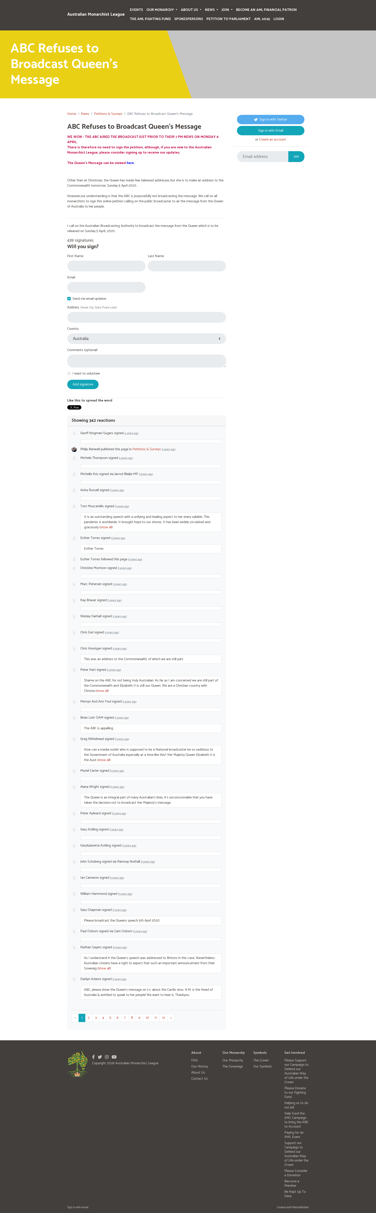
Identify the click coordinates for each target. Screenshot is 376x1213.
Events (136, 10)
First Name (75, 256)
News (210, 10)
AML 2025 (262, 19)
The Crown (261, 1060)
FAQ (194, 1060)
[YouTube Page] (114, 1057)
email (85, 1207)
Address (92, 307)
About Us (190, 10)
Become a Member (291, 1183)
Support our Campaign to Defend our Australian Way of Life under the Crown (296, 1154)
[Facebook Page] (93, 1057)
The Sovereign (232, 1066)
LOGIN (279, 19)
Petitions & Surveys (108, 114)
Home (71, 114)
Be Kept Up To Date (295, 1194)
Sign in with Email (270, 131)
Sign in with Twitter (273, 119)
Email (71, 277)
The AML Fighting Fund (150, 19)
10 (147, 1018)
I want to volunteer (86, 373)
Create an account (272, 139)
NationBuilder (300, 1207)
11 (155, 1018)
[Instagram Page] (107, 1057)
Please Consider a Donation (295, 1173)
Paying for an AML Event (294, 1135)
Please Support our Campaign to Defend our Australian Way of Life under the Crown (296, 1071)
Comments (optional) (82, 350)
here (130, 163)
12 (163, 1018)
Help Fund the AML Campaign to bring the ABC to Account (296, 1120)
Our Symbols (262, 1066)
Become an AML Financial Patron (266, 10)
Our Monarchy (160, 10)
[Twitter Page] (100, 1057)
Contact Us (199, 1079)
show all (106, 527)
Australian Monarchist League (96, 14)
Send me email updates (89, 298)
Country (73, 328)
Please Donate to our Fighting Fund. (295, 1092)
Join (226, 10)
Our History (199, 1066)
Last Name (156, 256)
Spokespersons (188, 19)
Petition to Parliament (228, 19)
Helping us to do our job (296, 1105)
